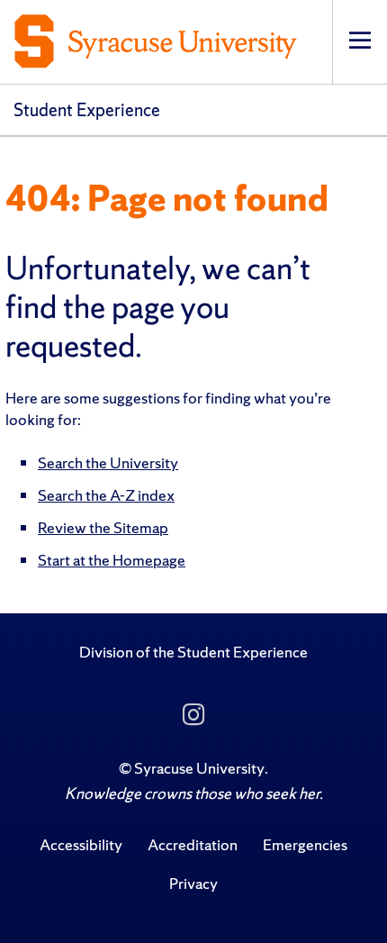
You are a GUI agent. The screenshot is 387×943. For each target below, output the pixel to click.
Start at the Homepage (111, 559)
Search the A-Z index (106, 495)
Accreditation (193, 844)
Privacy (193, 883)
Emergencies (305, 844)
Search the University (108, 462)
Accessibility (81, 844)
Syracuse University (199, 767)
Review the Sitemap (103, 527)
